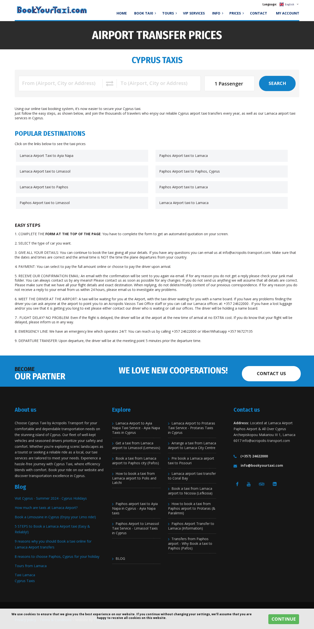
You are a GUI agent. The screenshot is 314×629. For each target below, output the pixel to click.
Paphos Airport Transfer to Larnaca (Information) (191, 526)
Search (277, 83)
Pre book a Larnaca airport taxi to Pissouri (191, 460)
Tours (168, 13)
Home (122, 13)
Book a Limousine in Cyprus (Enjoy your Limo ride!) (55, 517)
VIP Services (194, 13)
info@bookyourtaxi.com (262, 465)
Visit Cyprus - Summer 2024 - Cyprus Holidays (51, 498)
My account (287, 13)
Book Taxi (144, 13)
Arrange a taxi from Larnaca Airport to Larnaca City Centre (192, 445)
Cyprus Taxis (25, 580)
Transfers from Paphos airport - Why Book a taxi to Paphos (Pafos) (190, 543)
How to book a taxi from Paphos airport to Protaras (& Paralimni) (191, 508)
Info (216, 13)
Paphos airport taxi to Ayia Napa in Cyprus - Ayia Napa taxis (135, 508)
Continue (284, 619)
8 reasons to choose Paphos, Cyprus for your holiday (57, 556)
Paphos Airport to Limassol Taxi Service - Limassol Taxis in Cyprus (135, 528)
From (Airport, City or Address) (58, 83)
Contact (258, 13)
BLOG (120, 558)
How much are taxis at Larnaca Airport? (46, 507)
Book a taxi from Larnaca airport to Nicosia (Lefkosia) (190, 490)
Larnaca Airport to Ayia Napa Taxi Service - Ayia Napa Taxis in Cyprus (136, 428)
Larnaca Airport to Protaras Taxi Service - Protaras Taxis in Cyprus (191, 428)
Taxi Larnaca (25, 575)
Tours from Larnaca (31, 565)
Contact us (271, 373)
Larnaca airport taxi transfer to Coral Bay (192, 475)
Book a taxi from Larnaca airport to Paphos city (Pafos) (135, 460)
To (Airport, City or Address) (153, 83)
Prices (235, 13)
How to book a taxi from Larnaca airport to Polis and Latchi (134, 478)
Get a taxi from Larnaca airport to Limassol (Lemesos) (136, 445)
